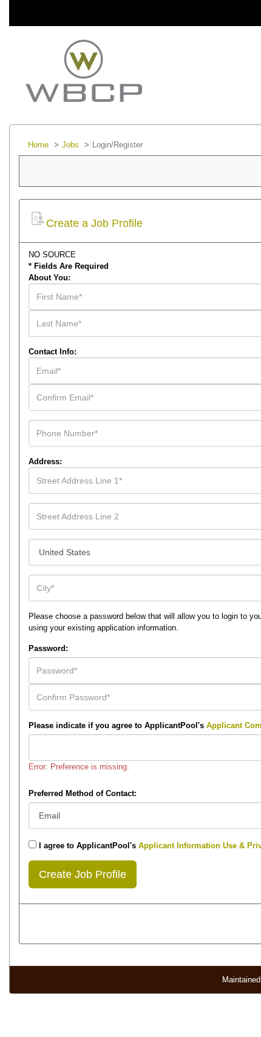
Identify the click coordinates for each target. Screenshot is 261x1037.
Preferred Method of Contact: (83, 793)
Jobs (70, 144)
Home (38, 144)
